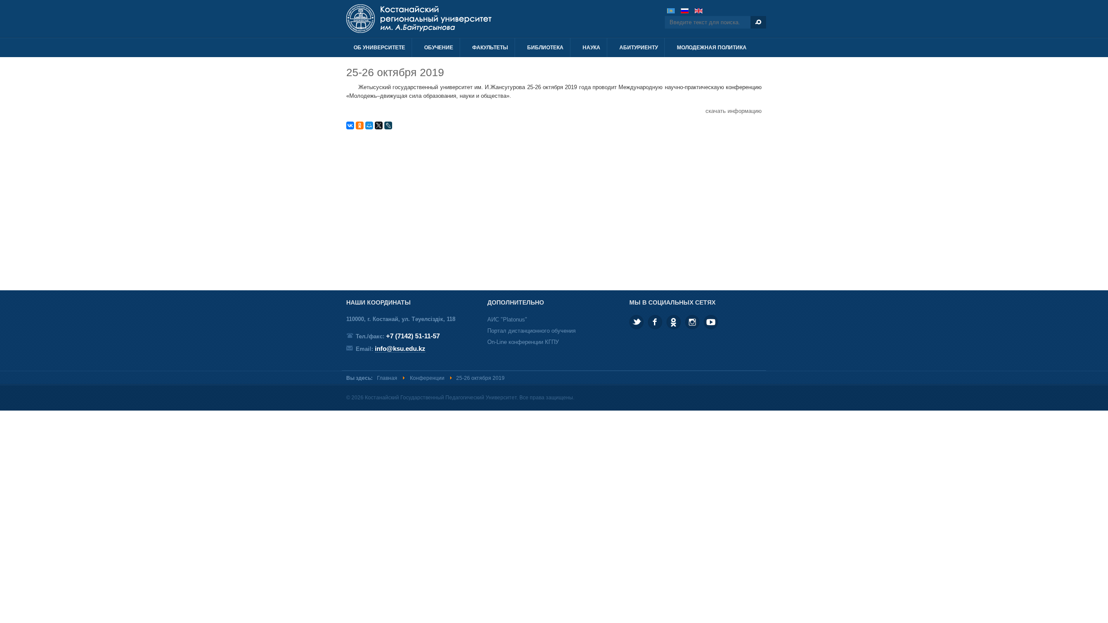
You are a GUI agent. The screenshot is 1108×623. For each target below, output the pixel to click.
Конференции (427, 378)
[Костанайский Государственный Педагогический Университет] (440, 18)
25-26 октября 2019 (395, 72)
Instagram (692, 322)
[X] (379, 125)
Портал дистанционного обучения (531, 331)
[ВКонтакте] (350, 125)
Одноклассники (674, 322)
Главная (387, 378)
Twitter (636, 322)
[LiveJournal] (388, 125)
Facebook (655, 322)
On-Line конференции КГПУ (523, 342)
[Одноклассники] (360, 125)
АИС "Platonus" (507, 319)
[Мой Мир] (369, 125)
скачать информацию (733, 111)
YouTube (711, 322)
